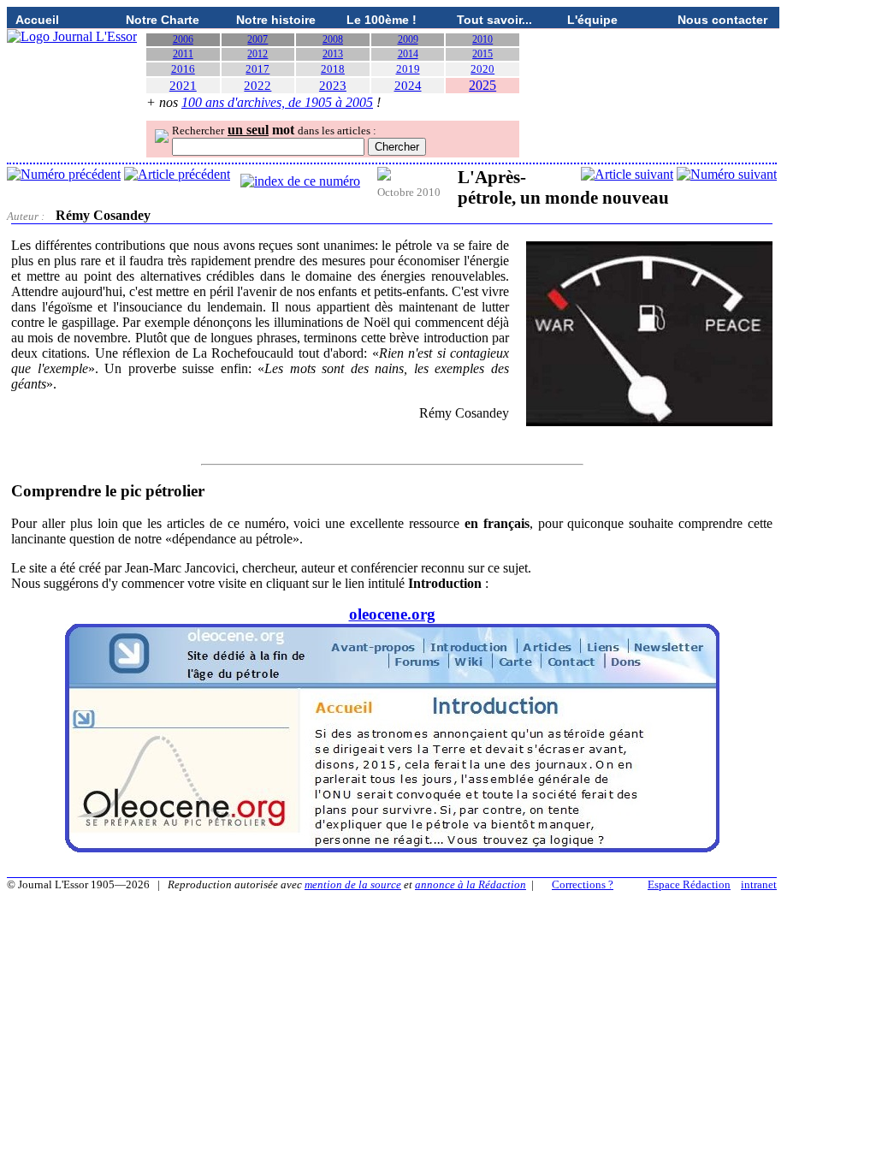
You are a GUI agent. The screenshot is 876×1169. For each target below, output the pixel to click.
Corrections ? (582, 884)
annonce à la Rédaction (470, 884)
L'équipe (592, 20)
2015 (482, 54)
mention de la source (353, 884)
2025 (482, 85)
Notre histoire (276, 20)
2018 (333, 68)
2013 (333, 54)
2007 (257, 39)
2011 (183, 54)
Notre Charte (162, 20)
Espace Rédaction (689, 884)
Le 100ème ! (381, 20)
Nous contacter (722, 20)
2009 (408, 39)
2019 (408, 68)
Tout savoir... (494, 20)
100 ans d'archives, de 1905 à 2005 (277, 102)
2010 (482, 39)
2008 (333, 39)
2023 (332, 85)
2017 (257, 68)
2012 (257, 54)
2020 (482, 68)
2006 (183, 39)
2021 (183, 85)
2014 (408, 54)
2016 (183, 68)
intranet (759, 884)
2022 (257, 85)
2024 (408, 85)
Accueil (37, 20)
